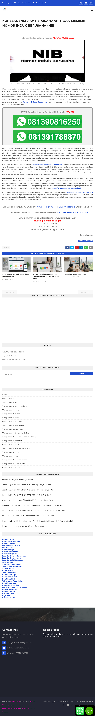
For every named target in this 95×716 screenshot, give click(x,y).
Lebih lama (85, 292)
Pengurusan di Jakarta (11, 414)
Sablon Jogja (49, 701)
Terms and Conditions (28, 708)
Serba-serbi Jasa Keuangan (35, 102)
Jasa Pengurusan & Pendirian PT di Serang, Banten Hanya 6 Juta (28, 490)
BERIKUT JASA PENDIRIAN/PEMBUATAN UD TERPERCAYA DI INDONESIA (33, 511)
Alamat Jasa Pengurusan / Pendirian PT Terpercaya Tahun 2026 (27, 500)
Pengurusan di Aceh (10, 398)
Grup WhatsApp (67, 207)
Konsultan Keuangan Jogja (75, 274)
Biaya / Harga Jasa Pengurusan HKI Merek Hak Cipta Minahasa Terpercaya (32, 505)
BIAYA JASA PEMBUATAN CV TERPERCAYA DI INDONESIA (26, 495)
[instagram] (81, 3)
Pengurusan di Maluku (11, 444)
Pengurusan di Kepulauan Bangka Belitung (19, 437)
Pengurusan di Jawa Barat (13, 421)
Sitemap (5, 712)
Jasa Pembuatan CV (40, 3)
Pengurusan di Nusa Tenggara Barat (16, 448)
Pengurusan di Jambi (11, 418)
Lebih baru (10, 292)
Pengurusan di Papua (11, 452)
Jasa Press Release (84, 701)
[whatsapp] (91, 3)
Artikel (6, 248)
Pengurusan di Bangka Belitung (15, 406)
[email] (86, 3)
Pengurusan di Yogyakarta (13, 467)
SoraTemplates (15, 701)
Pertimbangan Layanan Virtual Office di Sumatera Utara (24, 526)
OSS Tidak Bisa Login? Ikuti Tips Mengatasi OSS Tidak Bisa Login (28, 516)
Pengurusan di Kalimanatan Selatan (16, 433)
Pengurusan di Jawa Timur (13, 429)
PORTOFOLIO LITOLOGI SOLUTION (72, 212)
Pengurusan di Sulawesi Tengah (15, 460)
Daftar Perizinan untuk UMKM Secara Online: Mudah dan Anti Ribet (46, 276)
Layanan (6, 394)
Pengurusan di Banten (11, 410)
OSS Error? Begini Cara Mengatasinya (17, 479)
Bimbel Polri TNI (65, 701)
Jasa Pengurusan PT (9, 3)
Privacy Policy (7, 708)
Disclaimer (16, 708)
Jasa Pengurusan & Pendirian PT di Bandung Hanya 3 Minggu (27, 485)
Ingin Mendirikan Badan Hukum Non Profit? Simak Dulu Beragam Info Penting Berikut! (37, 521)
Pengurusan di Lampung (12, 441)
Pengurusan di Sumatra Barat (14, 464)
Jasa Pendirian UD (24, 3)
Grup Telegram (45, 207)
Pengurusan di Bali (10, 402)
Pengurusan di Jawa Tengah (13, 425)
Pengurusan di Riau (10, 456)
